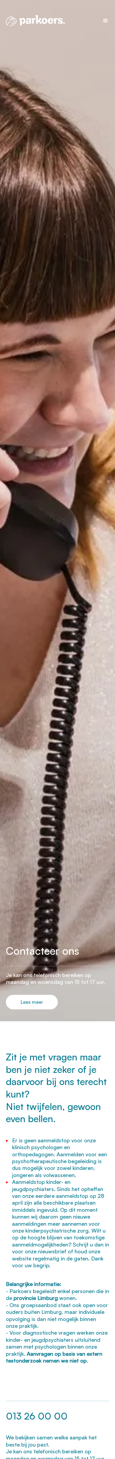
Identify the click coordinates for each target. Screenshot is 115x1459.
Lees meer (32, 1002)
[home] (51, 20)
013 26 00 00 (37, 1416)
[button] (103, 21)
